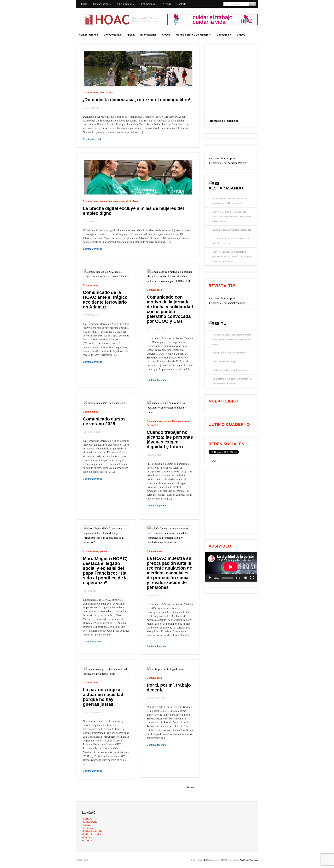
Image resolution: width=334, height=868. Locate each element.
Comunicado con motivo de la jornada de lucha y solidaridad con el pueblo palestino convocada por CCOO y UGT (170, 309)
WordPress (244, 860)
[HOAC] (121, 19)
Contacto (181, 4)
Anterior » (191, 787)
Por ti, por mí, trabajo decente (169, 687)
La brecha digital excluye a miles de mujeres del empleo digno (133, 211)
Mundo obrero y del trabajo (193, 34)
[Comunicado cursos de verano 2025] (104, 403)
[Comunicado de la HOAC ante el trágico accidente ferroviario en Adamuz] (106, 276)
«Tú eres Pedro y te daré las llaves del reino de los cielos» (230, 240)
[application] (231, 567)
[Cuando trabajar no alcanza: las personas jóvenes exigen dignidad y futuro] (170, 412)
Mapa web (88, 837)
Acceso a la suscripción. (224, 158)
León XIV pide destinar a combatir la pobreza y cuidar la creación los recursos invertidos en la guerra (231, 256)
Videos (241, 34)
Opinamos (223, 34)
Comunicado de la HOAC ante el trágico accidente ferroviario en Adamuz (105, 299)
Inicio (84, 4)
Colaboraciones (88, 34)
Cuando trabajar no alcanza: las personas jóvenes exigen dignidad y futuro (170, 439)
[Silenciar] (246, 578)
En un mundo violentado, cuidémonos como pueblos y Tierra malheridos (229, 200)
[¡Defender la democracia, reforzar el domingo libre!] (138, 89)
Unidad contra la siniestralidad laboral (229, 370)
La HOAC (87, 819)
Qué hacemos (125, 4)
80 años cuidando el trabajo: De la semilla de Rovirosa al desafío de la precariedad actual (231, 339)
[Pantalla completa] (252, 578)
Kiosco (166, 34)
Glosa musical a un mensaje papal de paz (231, 230)
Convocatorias (112, 34)
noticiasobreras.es (237, 163)
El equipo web (89, 822)
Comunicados (90, 92)
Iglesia (131, 34)
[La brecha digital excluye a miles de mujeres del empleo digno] (138, 198)
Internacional (148, 34)
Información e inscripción (224, 121)
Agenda (167, 4)
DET (206, 860)
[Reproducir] (210, 578)
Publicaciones (148, 4)
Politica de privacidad (93, 831)
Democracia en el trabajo (224, 361)
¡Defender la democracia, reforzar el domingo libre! (136, 99)
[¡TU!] (224, 323)
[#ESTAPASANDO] (226, 188)
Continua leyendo (92, 139)
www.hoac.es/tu (236, 303)
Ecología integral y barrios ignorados (229, 353)
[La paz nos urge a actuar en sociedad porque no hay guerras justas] (106, 673)
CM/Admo (253, 860)
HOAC (212, 461)
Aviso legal (88, 828)
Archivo (86, 825)
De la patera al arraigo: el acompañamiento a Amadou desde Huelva (232, 381)
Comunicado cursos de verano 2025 (104, 421)
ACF (223, 860)
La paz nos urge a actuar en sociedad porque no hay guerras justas (103, 697)
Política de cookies (92, 834)
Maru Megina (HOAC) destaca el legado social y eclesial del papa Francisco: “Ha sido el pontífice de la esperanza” (105, 570)
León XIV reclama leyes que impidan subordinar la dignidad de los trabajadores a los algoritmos (231, 216)
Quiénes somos (102, 4)
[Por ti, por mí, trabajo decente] (165, 669)
